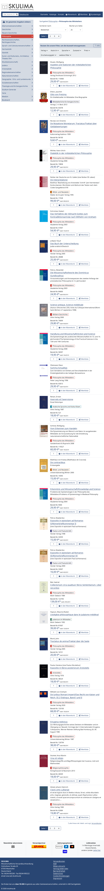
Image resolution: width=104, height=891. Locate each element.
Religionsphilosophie (61, 768)
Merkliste (83, 14)
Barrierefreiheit (59, 871)
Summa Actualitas (58, 367)
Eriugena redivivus (59, 721)
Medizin (5, 96)
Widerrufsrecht (59, 866)
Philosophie (6, 36)
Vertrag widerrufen (60, 869)
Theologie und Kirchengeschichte (15, 86)
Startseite (44, 14)
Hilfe (98, 46)
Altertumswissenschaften (12, 26)
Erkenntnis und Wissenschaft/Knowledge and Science (75, 489)
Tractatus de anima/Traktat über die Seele (69, 641)
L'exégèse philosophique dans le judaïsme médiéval (74, 614)
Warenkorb (72, 14)
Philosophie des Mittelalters (63, 73)
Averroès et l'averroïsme (61, 399)
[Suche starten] (17, 14)
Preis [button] (86, 50)
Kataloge (52, 14)
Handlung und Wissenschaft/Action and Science (72, 333)
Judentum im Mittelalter (62, 619)
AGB (54, 864)
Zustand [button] (76, 50)
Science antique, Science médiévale (66, 304)
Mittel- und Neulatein (61, 192)
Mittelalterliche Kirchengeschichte (66, 102)
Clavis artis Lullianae (59, 789)
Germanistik (6, 49)
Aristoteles (57, 673)
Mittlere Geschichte (60, 314)
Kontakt (61, 14)
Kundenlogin (95, 14)
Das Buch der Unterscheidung (64, 243)
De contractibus (57, 462)
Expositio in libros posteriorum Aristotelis (69, 668)
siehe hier (97, 850)
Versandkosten (97, 823)
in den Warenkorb (68, 86)
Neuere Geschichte (9, 33)
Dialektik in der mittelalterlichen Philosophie (71, 153)
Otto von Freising (58, 94)
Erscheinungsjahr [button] (48, 55)
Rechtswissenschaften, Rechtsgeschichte (11, 41)
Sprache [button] (65, 50)
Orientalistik (6, 69)
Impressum (57, 878)
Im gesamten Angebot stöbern (18, 22)
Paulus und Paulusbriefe (62, 531)
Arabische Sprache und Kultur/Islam (66, 407)
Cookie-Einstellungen (61, 876)
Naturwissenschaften (10, 76)
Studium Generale (9, 89)
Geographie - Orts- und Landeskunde (16, 79)
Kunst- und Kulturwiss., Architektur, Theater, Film (15, 57)
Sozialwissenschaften (10, 83)
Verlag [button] (43, 50)
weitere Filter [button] (64, 55)
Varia (4, 93)
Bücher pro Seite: (76, 26)
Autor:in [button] (54, 50)
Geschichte (6, 29)
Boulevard (6, 100)
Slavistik (5, 52)
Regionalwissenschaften (11, 72)
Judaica (5, 65)
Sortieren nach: (45, 26)
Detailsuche (24, 14)
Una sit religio (56, 758)
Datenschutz (58, 873)
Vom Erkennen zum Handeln (63, 428)
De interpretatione (59, 180)
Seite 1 (43, 36)
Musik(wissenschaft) (10, 62)
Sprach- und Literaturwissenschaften (16, 46)
